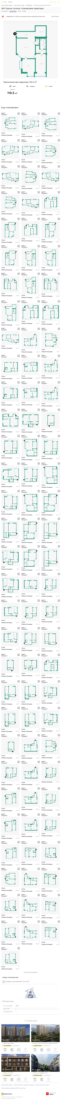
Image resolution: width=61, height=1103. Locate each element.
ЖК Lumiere (36, 1040)
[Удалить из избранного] (18, 655)
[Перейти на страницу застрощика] (30, 997)
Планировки (29, 5)
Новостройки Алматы (7, 5)
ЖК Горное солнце (19, 5)
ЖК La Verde (36, 1069)
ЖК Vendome (6, 1069)
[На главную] (11, 2)
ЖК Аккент (6, 1040)
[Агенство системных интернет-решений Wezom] (51, 1093)
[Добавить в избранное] (55, 82)
